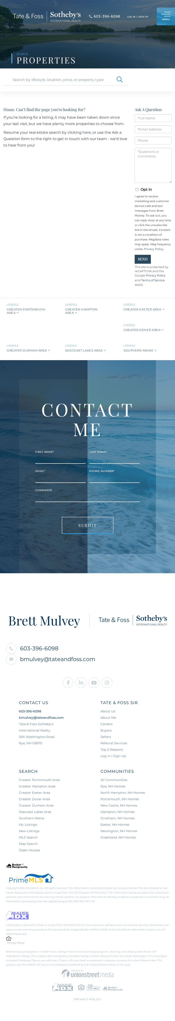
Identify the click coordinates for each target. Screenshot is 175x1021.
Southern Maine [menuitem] (31, 818)
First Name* (44, 451)
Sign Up (143, 16)
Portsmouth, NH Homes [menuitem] (119, 799)
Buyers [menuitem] (106, 730)
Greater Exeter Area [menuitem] (34, 793)
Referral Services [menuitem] (113, 743)
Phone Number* (102, 471)
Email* (40, 471)
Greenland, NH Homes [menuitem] (118, 837)
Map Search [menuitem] (28, 844)
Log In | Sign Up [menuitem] (113, 756)
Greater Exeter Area (142, 309)
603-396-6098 (39, 648)
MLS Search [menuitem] (28, 837)
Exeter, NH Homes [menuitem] (114, 825)
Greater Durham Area (27, 350)
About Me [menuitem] (108, 718)
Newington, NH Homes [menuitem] (118, 831)
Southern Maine (138, 350)
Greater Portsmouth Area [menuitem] (39, 780)
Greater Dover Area (142, 330)
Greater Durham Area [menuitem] (36, 805)
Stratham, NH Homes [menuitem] (117, 818)
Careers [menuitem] (106, 724)
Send (143, 259)
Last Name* (98, 451)
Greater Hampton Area (81, 311)
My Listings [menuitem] (28, 825)
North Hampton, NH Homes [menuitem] (122, 793)
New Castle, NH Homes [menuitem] (118, 805)
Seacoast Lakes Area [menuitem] (35, 812)
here (86, 132)
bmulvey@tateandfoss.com (57, 659)
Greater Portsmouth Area (26, 311)
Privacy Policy (153, 249)
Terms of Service (153, 280)
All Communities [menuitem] (113, 780)
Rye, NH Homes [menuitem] (112, 786)
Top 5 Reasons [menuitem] (111, 750)
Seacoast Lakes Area (84, 350)
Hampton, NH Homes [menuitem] (117, 812)
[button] (119, 80)
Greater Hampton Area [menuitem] (37, 786)
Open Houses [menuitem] (29, 850)
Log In (131, 16)
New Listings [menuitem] (29, 831)
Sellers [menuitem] (105, 737)
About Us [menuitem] (107, 711)
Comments (43, 490)
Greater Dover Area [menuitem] (34, 799)
